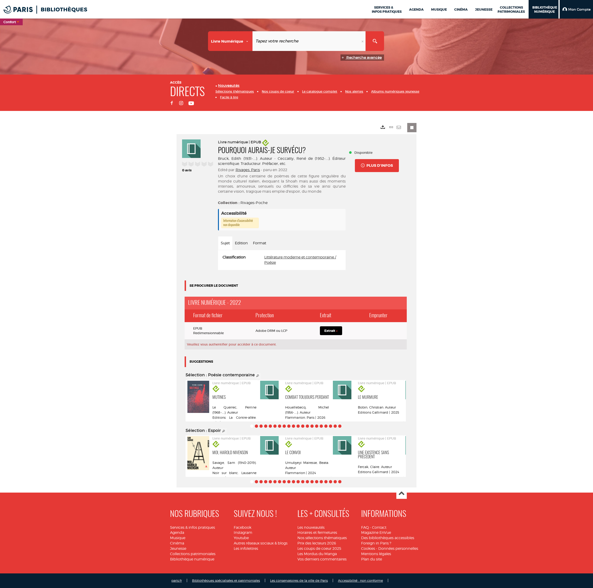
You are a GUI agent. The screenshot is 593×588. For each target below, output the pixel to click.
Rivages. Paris (248, 170)
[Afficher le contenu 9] (288, 426)
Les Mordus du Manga (317, 554)
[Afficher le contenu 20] (339, 426)
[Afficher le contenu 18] (330, 426)
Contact (379, 527)
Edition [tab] (241, 243)
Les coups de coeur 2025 (319, 548)
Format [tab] (259, 243)
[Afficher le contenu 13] (307, 426)
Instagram (243, 532)
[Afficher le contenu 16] (321, 426)
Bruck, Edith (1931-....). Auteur (245, 158)
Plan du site (371, 559)
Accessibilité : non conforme (360, 580)
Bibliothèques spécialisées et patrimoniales (226, 580)
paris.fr (176, 580)
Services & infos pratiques (192, 527)
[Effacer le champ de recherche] (363, 41)
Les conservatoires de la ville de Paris (299, 580)
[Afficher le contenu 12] (302, 426)
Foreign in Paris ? (376, 543)
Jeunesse (178, 548)
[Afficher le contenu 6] (275, 426)
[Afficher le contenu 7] (279, 426)
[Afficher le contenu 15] (316, 426)
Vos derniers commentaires (322, 559)
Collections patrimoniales (192, 554)
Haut (401, 494)
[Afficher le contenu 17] (326, 426)
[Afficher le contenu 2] (256, 426)
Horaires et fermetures (317, 532)
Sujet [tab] (225, 243)
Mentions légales (376, 554)
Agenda (177, 532)
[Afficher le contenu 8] (284, 426)
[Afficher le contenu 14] (312, 426)
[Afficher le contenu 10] (293, 426)
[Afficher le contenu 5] (270, 426)
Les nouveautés (311, 527)
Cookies (368, 548)
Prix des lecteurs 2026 (316, 543)
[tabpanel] (282, 260)
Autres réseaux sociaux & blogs (260, 543)
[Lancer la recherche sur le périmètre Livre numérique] (375, 41)
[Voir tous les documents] (258, 376)
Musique (177, 538)
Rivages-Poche (254, 203)
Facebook (242, 527)
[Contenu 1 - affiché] (251, 426)
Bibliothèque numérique (192, 559)
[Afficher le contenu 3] (261, 426)
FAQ (365, 527)
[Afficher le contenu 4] (265, 426)
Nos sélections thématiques (322, 538)
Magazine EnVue (376, 532)
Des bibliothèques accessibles (387, 538)
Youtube (241, 538)
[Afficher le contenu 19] (335, 426)
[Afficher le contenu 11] (298, 426)
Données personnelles (398, 548)
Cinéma (177, 543)
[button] (576, 9)
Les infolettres (246, 548)
